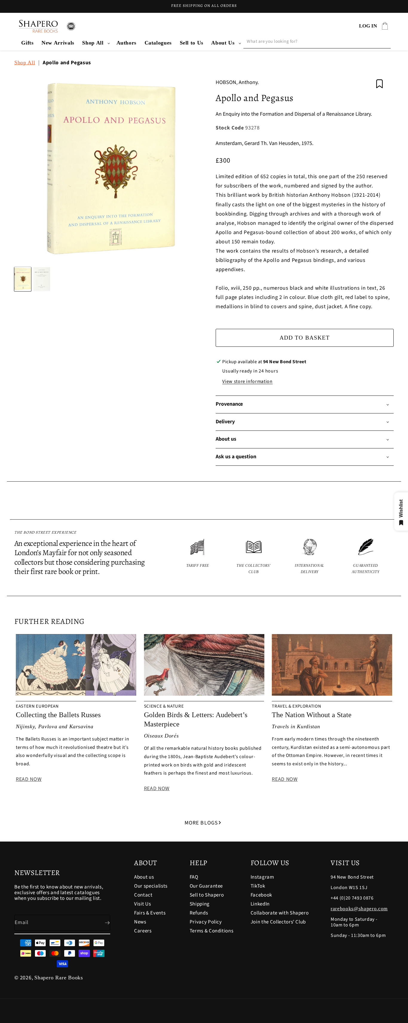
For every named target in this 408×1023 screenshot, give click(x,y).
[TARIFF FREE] (198, 557)
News (140, 922)
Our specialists (151, 886)
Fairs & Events (149, 913)
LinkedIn (260, 904)
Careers (143, 931)
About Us (222, 43)
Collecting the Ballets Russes (58, 715)
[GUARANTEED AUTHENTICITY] (366, 557)
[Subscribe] (102, 923)
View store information (247, 381)
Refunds (199, 913)
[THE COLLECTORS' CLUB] (254, 557)
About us (144, 877)
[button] (95, 43)
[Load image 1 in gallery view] (22, 279)
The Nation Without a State (312, 715)
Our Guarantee (206, 886)
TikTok (258, 886)
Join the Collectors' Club (278, 922)
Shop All (92, 43)
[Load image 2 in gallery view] (41, 279)
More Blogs (201, 823)
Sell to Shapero (207, 895)
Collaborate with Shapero (280, 913)
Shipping (200, 904)
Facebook (261, 895)
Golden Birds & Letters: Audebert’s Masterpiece (195, 719)
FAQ (194, 877)
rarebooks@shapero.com (359, 908)
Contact (143, 895)
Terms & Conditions (212, 931)
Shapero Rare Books (58, 978)
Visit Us (142, 904)
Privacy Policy (206, 922)
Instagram (262, 877)
